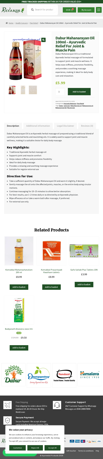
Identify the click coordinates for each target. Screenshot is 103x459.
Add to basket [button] (18, 287)
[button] (43, 40)
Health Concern (22, 23)
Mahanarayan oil (87, 106)
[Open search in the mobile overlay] (42, 10)
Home (11, 23)
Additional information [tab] (38, 125)
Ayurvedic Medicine (70, 103)
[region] (34, 439)
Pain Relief (34, 23)
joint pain (67, 106)
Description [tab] (13, 125)
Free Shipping (22, 402)
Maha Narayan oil (76, 106)
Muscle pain (71, 108)
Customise (17, 448)
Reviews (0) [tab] (87, 125)
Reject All (35, 448)
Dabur (61, 106)
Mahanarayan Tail (61, 108)
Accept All (52, 448)
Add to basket (79, 91)
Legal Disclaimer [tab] (65, 125)
